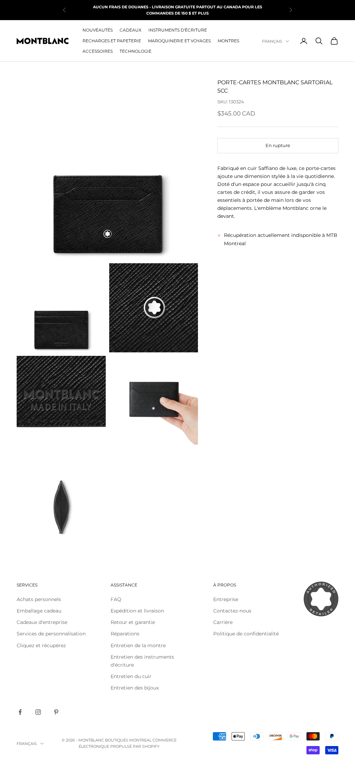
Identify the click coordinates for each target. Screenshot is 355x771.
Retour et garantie (133, 622)
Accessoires (98, 51)
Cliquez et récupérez (41, 645)
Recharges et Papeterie (112, 40)
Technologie (135, 51)
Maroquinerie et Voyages (179, 40)
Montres (228, 40)
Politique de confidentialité (246, 634)
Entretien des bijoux (135, 688)
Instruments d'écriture (177, 30)
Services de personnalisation (51, 634)
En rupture (278, 145)
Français (272, 41)
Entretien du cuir (131, 676)
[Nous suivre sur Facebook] (20, 712)
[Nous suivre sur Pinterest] (56, 712)
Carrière (223, 622)
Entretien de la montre (138, 645)
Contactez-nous (232, 611)
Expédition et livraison (137, 611)
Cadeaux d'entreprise (42, 622)
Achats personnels (39, 599)
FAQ (116, 599)
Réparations (125, 634)
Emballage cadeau (39, 611)
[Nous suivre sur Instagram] (38, 712)
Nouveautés (98, 30)
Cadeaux (130, 30)
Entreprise (225, 599)
